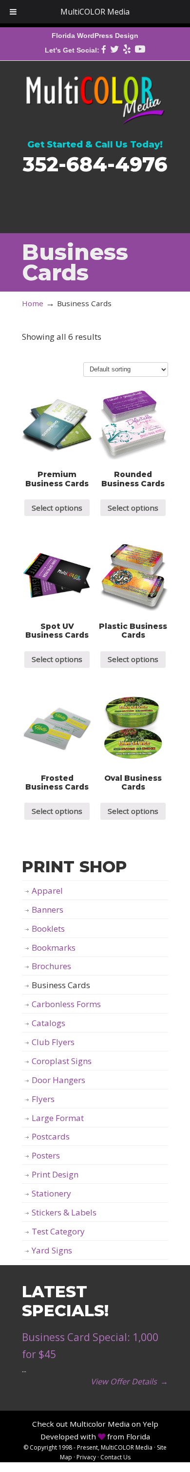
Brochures (51, 966)
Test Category (58, 1231)
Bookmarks (54, 947)
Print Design (55, 1174)
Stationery (51, 1193)
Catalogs (48, 1023)
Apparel (47, 890)
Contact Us (115, 1457)
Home (32, 303)
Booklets (48, 928)
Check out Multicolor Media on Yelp (95, 1424)
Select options (57, 508)
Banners (47, 909)
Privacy (86, 1457)
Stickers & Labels (64, 1212)
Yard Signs (52, 1250)
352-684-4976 (95, 164)
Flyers (43, 1098)
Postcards (51, 1136)
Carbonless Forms (66, 1004)
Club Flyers (53, 1042)
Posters (46, 1155)
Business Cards (61, 985)
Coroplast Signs (62, 1061)
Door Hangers (58, 1080)
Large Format (58, 1117)
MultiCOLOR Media (95, 94)
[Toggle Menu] (13, 11)
